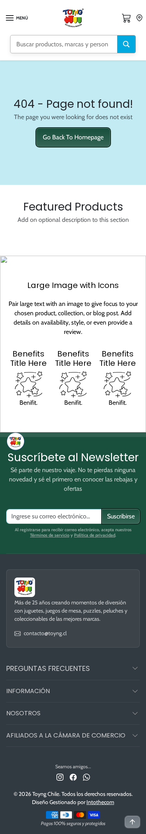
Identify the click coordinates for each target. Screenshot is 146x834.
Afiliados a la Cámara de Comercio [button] (65, 735)
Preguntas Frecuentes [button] (48, 668)
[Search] (126, 44)
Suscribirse (121, 516)
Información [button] (28, 691)
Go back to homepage (73, 137)
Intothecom (100, 802)
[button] (16, 18)
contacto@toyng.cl (45, 633)
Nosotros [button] (23, 713)
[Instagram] (60, 776)
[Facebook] (73, 776)
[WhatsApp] (86, 776)
